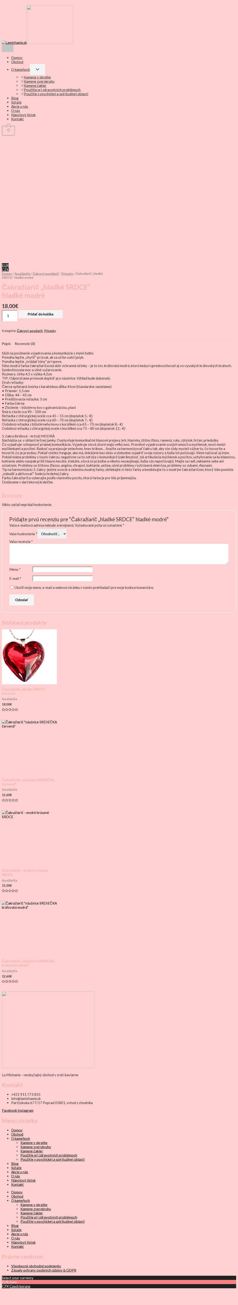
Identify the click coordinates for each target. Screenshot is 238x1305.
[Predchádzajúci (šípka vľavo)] (7, 1299)
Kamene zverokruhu (39, 81)
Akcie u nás (19, 106)
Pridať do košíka (40, 314)
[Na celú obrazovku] (20, 1292)
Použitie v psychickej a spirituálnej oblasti (56, 94)
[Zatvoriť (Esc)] (44, 1292)
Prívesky (67, 273)
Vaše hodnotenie (23, 534)
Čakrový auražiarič (46, 273)
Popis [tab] (6, 343)
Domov (17, 58)
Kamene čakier (35, 85)
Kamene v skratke (37, 77)
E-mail (15, 578)
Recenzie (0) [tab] (25, 343)
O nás (15, 110)
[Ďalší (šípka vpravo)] (20, 1299)
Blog (15, 98)
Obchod (17, 62)
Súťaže (16, 102)
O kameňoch (20, 69)
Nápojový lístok (23, 115)
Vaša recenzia (21, 541)
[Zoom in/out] (7, 1292)
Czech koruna (20, 1286)
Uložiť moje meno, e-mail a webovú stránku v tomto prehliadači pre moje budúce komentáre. (84, 587)
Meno (15, 569)
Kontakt (17, 119)
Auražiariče (22, 273)
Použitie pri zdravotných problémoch (52, 90)
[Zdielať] (32, 1292)
